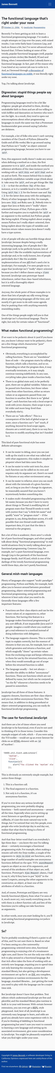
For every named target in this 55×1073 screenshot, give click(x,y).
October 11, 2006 (12, 27)
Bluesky (48, 1066)
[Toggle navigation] (49, 4)
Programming (39, 27)
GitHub (25, 1066)
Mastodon (36, 1066)
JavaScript (28, 27)
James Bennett (9, 4)
